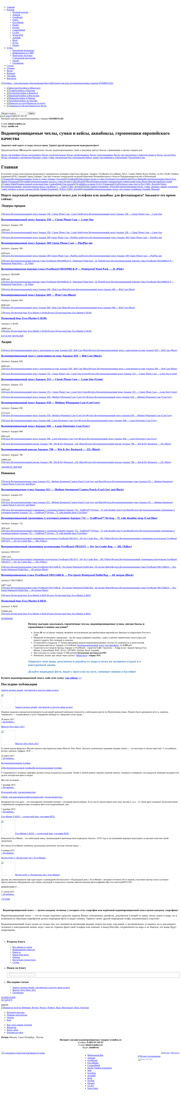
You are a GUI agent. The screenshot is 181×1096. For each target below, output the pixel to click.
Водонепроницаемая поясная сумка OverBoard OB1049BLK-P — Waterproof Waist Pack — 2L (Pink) (62, 268)
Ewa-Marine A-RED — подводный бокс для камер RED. (28, 816)
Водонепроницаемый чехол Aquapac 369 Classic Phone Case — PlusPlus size (46, 243)
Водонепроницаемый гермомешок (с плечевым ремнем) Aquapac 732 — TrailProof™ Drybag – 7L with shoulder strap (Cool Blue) (79, 518)
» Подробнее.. (8, 722)
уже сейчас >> (73, 677)
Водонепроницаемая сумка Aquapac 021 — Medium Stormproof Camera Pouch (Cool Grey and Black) (62, 489)
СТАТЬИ (5, 899)
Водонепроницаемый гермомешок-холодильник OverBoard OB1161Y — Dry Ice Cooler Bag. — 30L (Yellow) (66, 546)
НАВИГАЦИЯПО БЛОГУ (8, 998)
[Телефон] (8, 116)
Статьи (15, 962)
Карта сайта (12, 1030)
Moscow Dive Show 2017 (13, 726)
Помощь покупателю (17, 1015)
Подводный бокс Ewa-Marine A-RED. (24, 600)
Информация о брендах (23, 949)
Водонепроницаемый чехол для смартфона (98, 645)
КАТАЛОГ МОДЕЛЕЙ (12, 336)
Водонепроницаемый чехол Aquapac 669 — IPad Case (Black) (38, 294)
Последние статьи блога (24, 960)
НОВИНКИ (7, 618)
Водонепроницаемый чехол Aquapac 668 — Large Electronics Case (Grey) (45, 426)
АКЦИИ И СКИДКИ (11, 467)
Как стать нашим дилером (19, 1025)
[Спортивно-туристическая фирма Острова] (23, 1053)
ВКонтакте (82, 655)
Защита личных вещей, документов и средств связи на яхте (30, 690)
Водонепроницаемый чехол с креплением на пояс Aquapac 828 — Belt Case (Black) (51, 355)
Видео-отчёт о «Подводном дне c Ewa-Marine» (23, 858)
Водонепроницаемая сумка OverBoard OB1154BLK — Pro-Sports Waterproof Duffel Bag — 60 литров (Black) (67, 575)
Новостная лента (20, 955)
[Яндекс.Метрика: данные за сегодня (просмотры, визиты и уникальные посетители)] (170, 1053)
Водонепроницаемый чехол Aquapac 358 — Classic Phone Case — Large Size (47, 219)
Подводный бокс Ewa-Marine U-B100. (24, 318)
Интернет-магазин (16, 1012)
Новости (16, 952)
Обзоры (16, 957)
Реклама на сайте (15, 1032)
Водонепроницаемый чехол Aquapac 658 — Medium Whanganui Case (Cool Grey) (50, 402)
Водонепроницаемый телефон (15, 763)
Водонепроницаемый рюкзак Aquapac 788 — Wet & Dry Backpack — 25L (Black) (50, 449)
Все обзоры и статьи (22, 947)
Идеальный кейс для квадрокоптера (18, 792)
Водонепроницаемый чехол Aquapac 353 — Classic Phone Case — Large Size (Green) (52, 379)
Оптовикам (17, 992)
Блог (9, 1020)
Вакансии (11, 1027)
